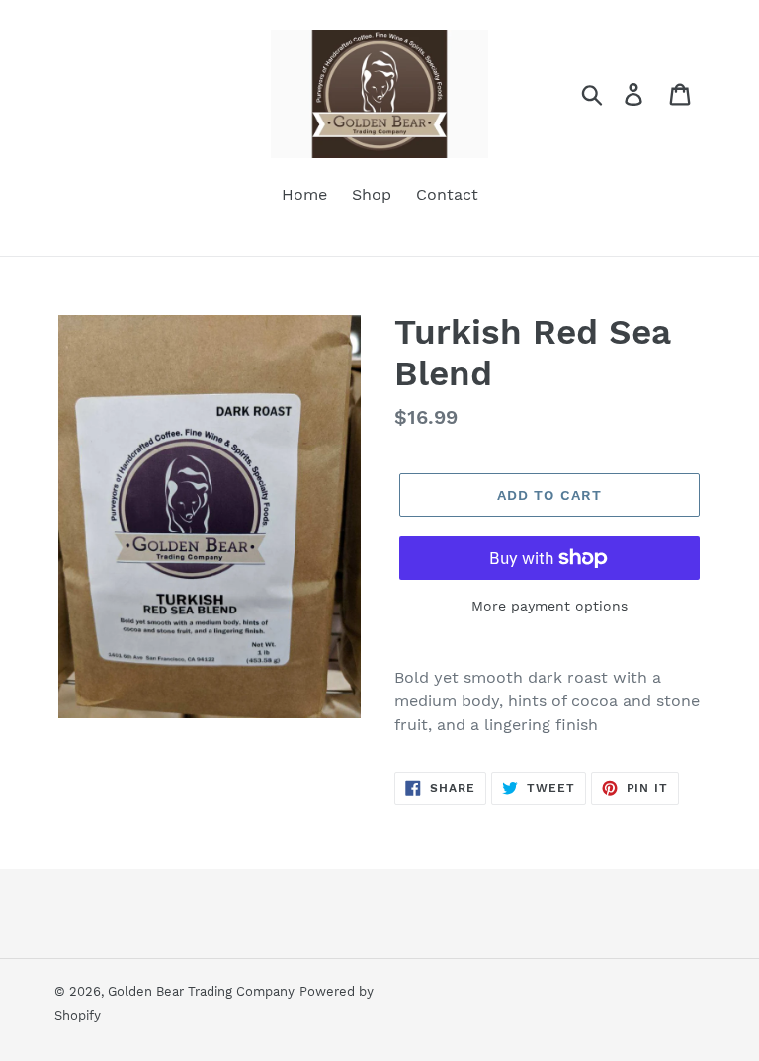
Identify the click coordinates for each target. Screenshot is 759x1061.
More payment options (549, 605)
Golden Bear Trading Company (201, 991)
